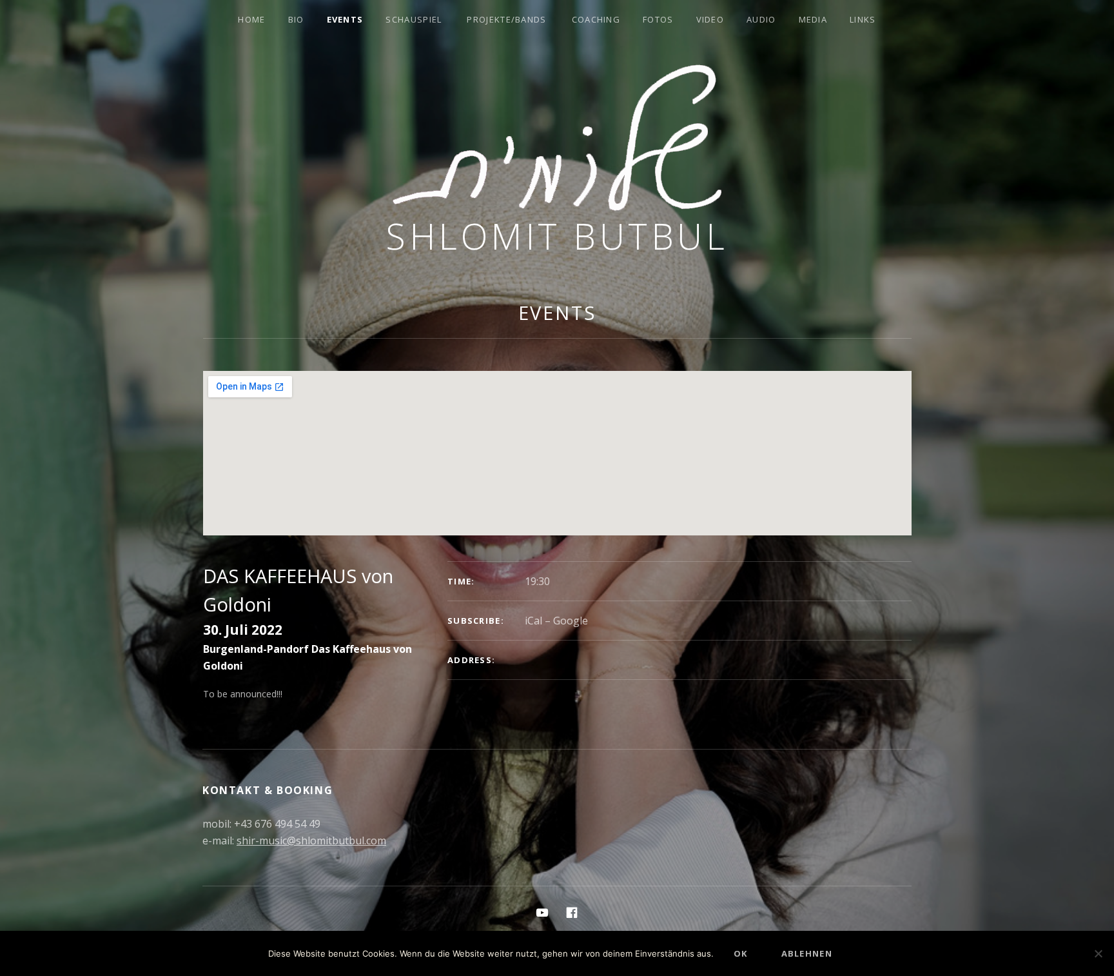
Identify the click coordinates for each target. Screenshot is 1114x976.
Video (710, 19)
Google (570, 620)
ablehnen (806, 953)
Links (863, 19)
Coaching (596, 19)
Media (813, 19)
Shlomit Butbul (557, 236)
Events (345, 19)
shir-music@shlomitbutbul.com (311, 840)
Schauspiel (414, 19)
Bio (296, 19)
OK (741, 953)
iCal (533, 620)
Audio (761, 19)
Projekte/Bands (506, 19)
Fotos (658, 19)
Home (251, 19)
